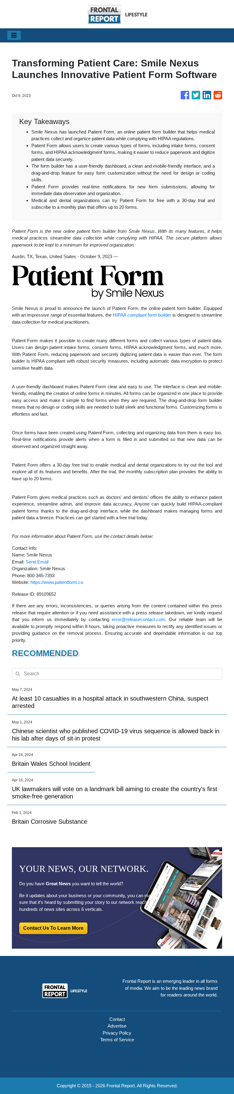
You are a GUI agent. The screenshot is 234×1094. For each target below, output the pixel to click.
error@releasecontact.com (138, 619)
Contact (117, 1019)
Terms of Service (117, 1039)
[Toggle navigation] (14, 35)
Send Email (37, 561)
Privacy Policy (117, 1032)
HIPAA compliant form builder (142, 315)
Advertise (117, 1025)
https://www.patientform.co (56, 582)
